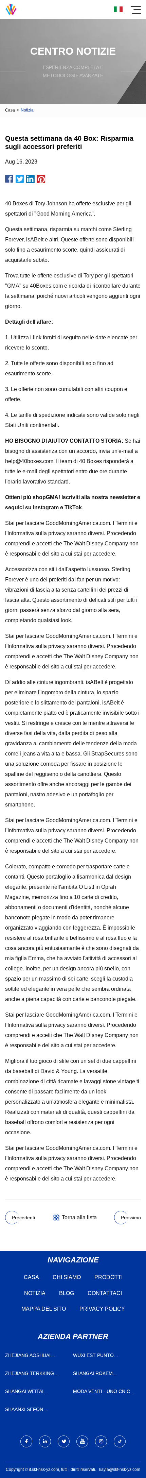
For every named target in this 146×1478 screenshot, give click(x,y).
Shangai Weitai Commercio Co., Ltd (31, 1393)
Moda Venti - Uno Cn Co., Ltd (104, 1393)
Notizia (34, 1293)
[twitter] (64, 1441)
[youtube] (82, 1441)
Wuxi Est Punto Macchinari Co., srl (99, 1357)
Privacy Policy (102, 1309)
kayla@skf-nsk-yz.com (119, 1469)
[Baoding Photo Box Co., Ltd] (11, 9)
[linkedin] (45, 1441)
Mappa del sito (43, 1309)
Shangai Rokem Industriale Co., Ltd (99, 1375)
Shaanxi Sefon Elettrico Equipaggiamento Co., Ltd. (34, 1411)
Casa (10, 110)
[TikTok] (120, 1441)
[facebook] (26, 1441)
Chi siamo (67, 1277)
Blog (66, 1293)
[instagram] (101, 1441)
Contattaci (105, 1293)
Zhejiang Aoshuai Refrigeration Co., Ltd (35, 1357)
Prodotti (108, 1277)
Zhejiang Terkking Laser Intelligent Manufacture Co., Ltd (33, 1375)
